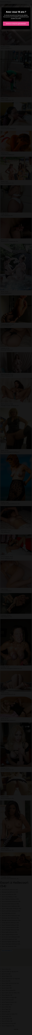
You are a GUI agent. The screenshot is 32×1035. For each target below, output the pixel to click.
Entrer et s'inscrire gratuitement (16, 23)
